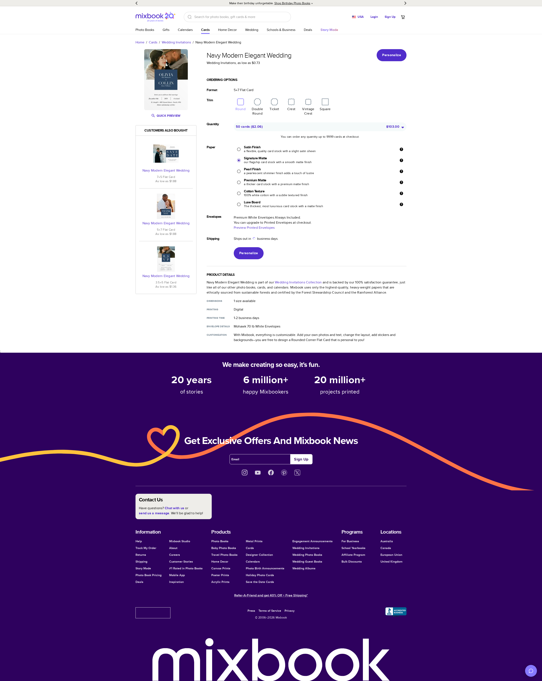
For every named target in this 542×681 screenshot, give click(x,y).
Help (139, 541)
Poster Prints (220, 575)
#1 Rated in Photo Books (186, 568)
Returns (141, 555)
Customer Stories (181, 561)
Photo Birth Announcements (265, 568)
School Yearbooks (353, 548)
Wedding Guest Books (307, 561)
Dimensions (214, 301)
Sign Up (390, 17)
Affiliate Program (353, 555)
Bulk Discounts (352, 561)
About (173, 548)
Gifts (166, 29)
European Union (391, 555)
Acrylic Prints (220, 582)
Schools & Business (281, 29)
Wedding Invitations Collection (298, 282)
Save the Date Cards (260, 582)
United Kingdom (391, 561)
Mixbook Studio (179, 541)
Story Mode (143, 568)
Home (140, 42)
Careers (174, 555)
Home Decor (227, 29)
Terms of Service (270, 610)
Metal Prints (254, 541)
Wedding (251, 29)
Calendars (185, 29)
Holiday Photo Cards (260, 575)
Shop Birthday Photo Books (292, 3)
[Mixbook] (155, 16)
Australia (386, 541)
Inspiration (176, 582)
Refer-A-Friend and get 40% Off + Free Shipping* (271, 595)
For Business (350, 541)
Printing (212, 309)
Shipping (141, 561)
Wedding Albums (303, 568)
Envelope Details (218, 326)
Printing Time (216, 318)
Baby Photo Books (223, 548)
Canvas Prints (220, 568)
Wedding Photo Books (307, 555)
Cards (205, 29)
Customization (217, 335)
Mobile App (177, 575)
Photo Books (145, 29)
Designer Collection (259, 555)
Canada (385, 548)
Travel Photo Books (224, 555)
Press (251, 610)
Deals (308, 29)
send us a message (154, 513)
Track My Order (146, 548)
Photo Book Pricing (149, 575)
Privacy (290, 610)
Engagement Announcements (312, 541)
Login (374, 17)
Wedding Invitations (176, 42)
